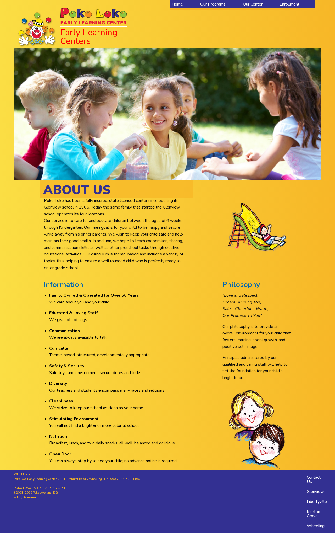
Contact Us (314, 479)
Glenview (315, 491)
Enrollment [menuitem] (289, 4)
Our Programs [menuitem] (213, 4)
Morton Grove (313, 514)
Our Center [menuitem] (253, 4)
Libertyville (317, 501)
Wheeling (316, 526)
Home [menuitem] (177, 4)
